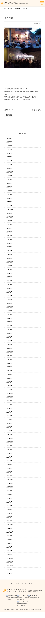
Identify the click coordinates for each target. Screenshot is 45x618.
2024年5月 (9, 236)
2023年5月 (9, 281)
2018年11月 (9, 483)
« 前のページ (8, 110)
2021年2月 (9, 382)
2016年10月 (9, 566)
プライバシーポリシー (27, 583)
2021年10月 (9, 352)
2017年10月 (9, 532)
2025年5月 (9, 191)
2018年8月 (9, 494)
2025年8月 (9, 179)
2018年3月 (9, 513)
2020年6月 (9, 412)
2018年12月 (9, 479)
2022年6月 (9, 322)
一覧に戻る (8, 115)
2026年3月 (9, 157)
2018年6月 (9, 502)
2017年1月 (9, 554)
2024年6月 (9, 232)
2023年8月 (9, 269)
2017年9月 (9, 536)
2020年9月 (9, 401)
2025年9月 (9, 176)
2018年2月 (9, 517)
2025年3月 (9, 198)
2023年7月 (9, 273)
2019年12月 (9, 434)
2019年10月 (9, 442)
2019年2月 (9, 472)
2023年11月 (9, 258)
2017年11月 (9, 528)
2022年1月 (9, 341)
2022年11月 (9, 303)
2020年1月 (9, 431)
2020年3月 (9, 423)
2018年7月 (9, 498)
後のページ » (36, 110)
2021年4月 (9, 374)
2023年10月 (9, 262)
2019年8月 (9, 449)
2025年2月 (9, 202)
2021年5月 (9, 371)
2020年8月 (9, 404)
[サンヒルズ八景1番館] (14, 3)
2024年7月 (9, 228)
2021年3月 (9, 378)
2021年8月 (9, 359)
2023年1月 (9, 296)
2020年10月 (9, 397)
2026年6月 (9, 146)
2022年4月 (9, 329)
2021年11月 (9, 348)
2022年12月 (9, 299)
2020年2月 (9, 427)
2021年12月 (9, 344)
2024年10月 (9, 217)
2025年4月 (9, 194)
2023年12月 (9, 254)
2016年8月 (9, 569)
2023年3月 (9, 288)
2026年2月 (9, 161)
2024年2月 (9, 247)
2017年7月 (9, 543)
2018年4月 (9, 509)
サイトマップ (15, 583)
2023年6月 (9, 277)
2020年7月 (9, 408)
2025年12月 (9, 168)
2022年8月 (9, 314)
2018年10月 (9, 487)
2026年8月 (9, 138)
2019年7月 (9, 453)
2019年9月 (9, 446)
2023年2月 (9, 292)
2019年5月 (9, 461)
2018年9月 (9, 491)
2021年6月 (9, 367)
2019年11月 (9, 438)
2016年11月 (9, 562)
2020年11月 (9, 393)
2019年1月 (9, 476)
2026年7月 (9, 142)
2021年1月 (9, 386)
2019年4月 (9, 464)
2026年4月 (9, 153)
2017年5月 (9, 547)
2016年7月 (9, 573)
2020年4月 (9, 419)
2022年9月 (9, 311)
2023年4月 (9, 284)
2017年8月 (9, 539)
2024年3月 (9, 243)
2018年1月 (9, 521)
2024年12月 (9, 209)
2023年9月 (9, 266)
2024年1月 (9, 251)
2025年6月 (9, 187)
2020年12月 (9, 389)
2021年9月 (9, 356)
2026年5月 (9, 149)
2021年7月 (9, 363)
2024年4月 (9, 239)
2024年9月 (9, 221)
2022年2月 (9, 337)
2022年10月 (9, 307)
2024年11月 (9, 213)
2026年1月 (9, 164)
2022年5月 (9, 326)
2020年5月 (9, 416)
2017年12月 (9, 524)
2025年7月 (9, 183)
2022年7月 (9, 318)
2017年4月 (9, 551)
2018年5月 (9, 506)
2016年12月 (9, 558)
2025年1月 (9, 206)
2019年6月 (9, 457)
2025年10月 (9, 172)
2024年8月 (9, 224)
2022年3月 (9, 333)
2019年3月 (9, 468)
